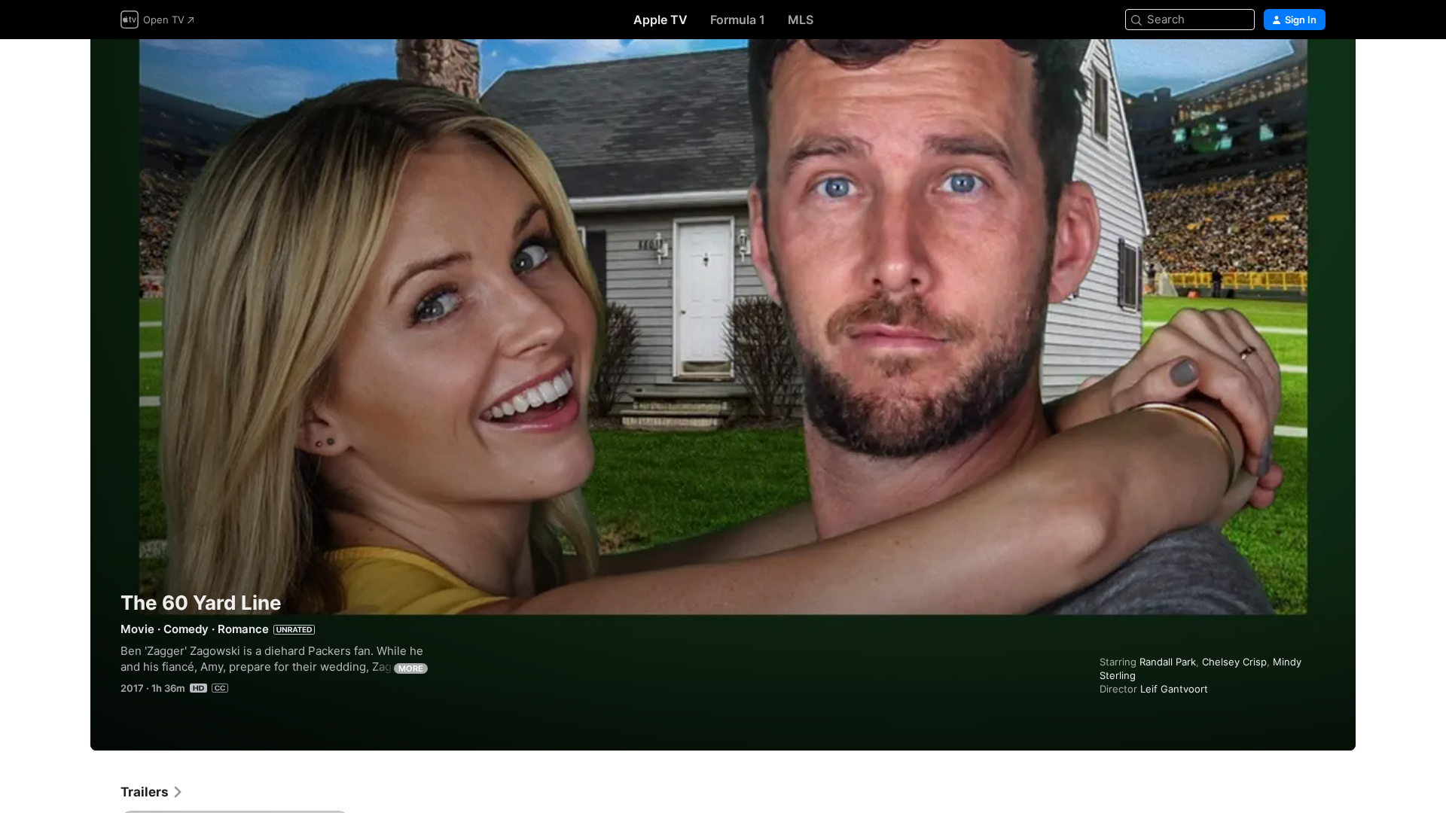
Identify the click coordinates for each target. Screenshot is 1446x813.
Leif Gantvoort (1174, 689)
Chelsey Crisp (1234, 662)
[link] (152, 792)
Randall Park (1167, 662)
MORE (410, 668)
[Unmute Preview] (1315, 69)
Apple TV (660, 19)
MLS (800, 19)
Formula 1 (737, 19)
